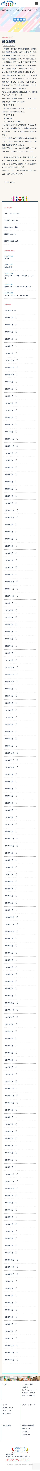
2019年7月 (9, 867)
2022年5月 (9, 631)
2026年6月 (9, 317)
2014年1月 (9, 1338)
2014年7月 (9, 1295)
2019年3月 (9, 896)
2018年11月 (9, 924)
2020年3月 (9, 817)
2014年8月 (9, 1288)
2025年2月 (9, 424)
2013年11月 (9, 1352)
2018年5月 (9, 967)
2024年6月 (9, 467)
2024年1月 (9, 503)
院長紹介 (25, 1387)
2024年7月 (9, 460)
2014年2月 (9, 1331)
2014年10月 (9, 1274)
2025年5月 (9, 403)
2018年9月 (9, 938)
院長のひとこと (8, 1408)
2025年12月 (9, 360)
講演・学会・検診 (11, 227)
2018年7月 (9, 953)
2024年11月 (9, 439)
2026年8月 (9, 310)
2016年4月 (9, 1145)
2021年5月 (9, 717)
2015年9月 (9, 1195)
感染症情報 (7, 1425)
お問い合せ (26, 1435)
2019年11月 (9, 838)
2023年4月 (9, 553)
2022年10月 (9, 596)
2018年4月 (9, 974)
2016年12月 (9, 1088)
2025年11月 (9, 367)
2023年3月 (9, 560)
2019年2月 (9, 903)
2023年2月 (9, 567)
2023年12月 (9, 510)
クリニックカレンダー (29, 1405)
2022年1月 (9, 660)
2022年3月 (9, 646)
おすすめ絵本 (7, 1413)
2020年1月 (9, 831)
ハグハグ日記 (7, 1410)
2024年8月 (9, 453)
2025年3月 (9, 417)
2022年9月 (9, 603)
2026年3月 (9, 339)
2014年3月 (9, 1324)
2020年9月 (9, 774)
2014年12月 (9, 1260)
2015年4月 (9, 1231)
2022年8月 (9, 610)
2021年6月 (9, 710)
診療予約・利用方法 (28, 1395)
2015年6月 (9, 1217)
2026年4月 (9, 332)
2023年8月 (9, 524)
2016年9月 (9, 1110)
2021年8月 (9, 696)
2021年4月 (9, 724)
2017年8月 (9, 1031)
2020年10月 (9, 767)
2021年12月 (9, 667)
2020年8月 (9, 781)
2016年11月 (9, 1095)
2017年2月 (9, 1074)
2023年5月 (9, 546)
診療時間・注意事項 (28, 1393)
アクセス (25, 1431)
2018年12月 (9, 917)
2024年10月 (9, 446)
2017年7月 (9, 1038)
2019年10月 (9, 846)
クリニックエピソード (12, 213)
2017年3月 (9, 1067)
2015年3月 (9, 1238)
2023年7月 (9, 532)
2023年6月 (9, 539)
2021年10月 (9, 681)
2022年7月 (9, 617)
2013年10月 (9, 1360)
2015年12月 (9, 1174)
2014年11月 (9, 1267)
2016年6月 (9, 1131)
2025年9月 (9, 382)
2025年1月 (9, 432)
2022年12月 (9, 581)
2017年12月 (9, 1003)
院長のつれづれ (10, 234)
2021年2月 (9, 739)
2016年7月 (9, 1124)
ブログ (5, 1405)
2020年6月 (9, 796)
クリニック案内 (27, 1384)
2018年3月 (9, 981)
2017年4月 (9, 1060)
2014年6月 (9, 1302)
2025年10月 (9, 374)
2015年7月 (9, 1210)
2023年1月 (9, 574)
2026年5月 (9, 324)
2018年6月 (9, 960)
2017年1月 (9, 1081)
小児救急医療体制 (28, 1425)
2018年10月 (9, 931)
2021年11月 (9, 674)
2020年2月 (9, 824)
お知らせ (6, 1384)
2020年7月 (9, 789)
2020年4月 (9, 810)
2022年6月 (9, 624)
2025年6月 (9, 396)
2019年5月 (9, 881)
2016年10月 (9, 1103)
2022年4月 (9, 639)
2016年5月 (9, 1138)
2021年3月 (9, 731)
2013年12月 (9, 1345)
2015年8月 (9, 1203)
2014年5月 (9, 1310)
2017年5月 (9, 1053)
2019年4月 (9, 888)
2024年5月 (9, 474)
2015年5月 (9, 1224)
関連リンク (26, 1428)
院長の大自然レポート (12, 241)
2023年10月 (9, 517)
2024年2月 (9, 496)
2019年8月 (9, 860)
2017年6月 (9, 1046)
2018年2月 (9, 988)
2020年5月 (9, 803)
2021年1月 (9, 746)
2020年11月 (9, 760)
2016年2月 (9, 1160)
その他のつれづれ (11, 220)
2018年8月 (9, 946)
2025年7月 (9, 389)
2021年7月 (9, 703)
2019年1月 (9, 910)
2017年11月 (9, 1010)
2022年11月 (9, 589)
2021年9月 (9, 689)
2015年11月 (9, 1181)
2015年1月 (9, 1253)
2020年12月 (9, 753)
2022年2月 (9, 653)
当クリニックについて (29, 1390)
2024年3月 (9, 489)
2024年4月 (9, 482)
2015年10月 (9, 1188)
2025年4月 (9, 410)
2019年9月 (9, 853)
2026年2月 (9, 346)
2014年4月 (9, 1317)
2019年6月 (9, 874)
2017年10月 (9, 1017)
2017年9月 (9, 1024)
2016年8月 (9, 1117)
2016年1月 (9, 1167)
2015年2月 (9, 1245)
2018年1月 (9, 996)
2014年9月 (9, 1281)
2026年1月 (9, 353)
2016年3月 (9, 1153)
